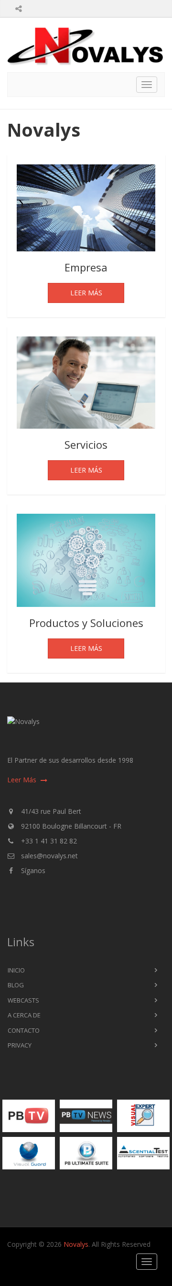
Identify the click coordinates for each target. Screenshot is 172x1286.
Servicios (86, 444)
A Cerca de (24, 1015)
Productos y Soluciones (86, 623)
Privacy (20, 1045)
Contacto (24, 1030)
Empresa (86, 267)
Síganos (33, 870)
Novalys (76, 1244)
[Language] (43, 3)
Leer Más (86, 292)
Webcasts (23, 1000)
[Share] (18, 8)
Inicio (16, 970)
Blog (16, 985)
